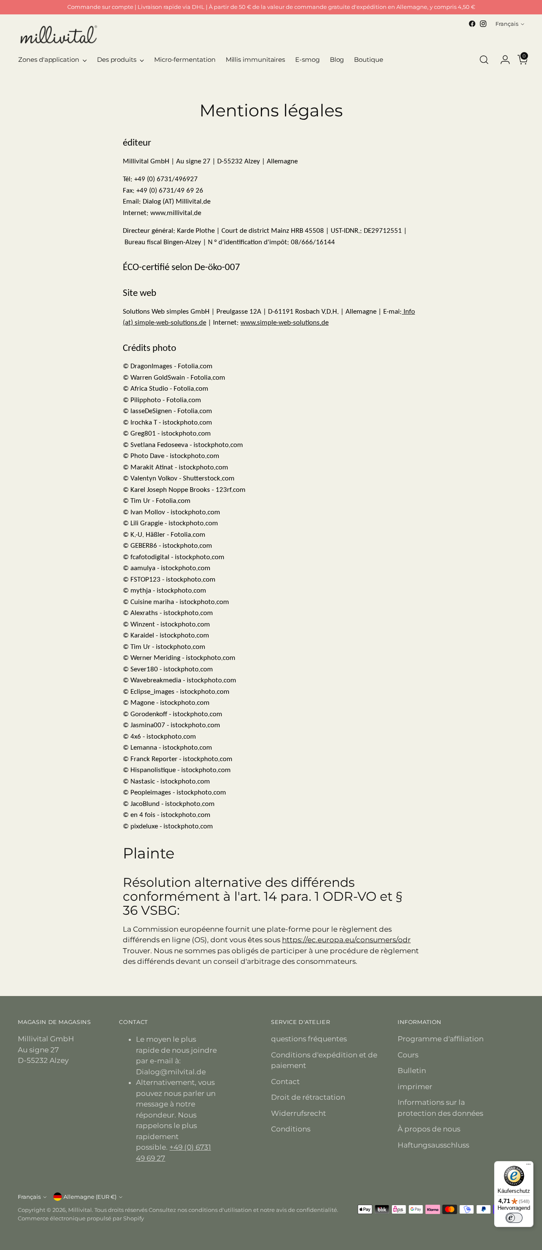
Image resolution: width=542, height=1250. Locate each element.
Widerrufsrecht (298, 1113)
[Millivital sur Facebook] (472, 24)
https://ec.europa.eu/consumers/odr (346, 939)
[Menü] (528, 1166)
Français (506, 23)
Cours (408, 1055)
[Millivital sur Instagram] (483, 24)
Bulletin (412, 1070)
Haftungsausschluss (433, 1145)
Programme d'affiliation (441, 1039)
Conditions (290, 1129)
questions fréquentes (309, 1039)
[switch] (514, 1218)
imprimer (415, 1086)
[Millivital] (58, 34)
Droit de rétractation (308, 1097)
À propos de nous (429, 1129)
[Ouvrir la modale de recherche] (484, 59)
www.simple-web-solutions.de (285, 322)
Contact (285, 1081)
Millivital (80, 1209)
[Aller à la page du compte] (501, 59)
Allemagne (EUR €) (90, 1196)
